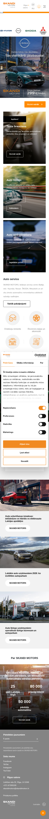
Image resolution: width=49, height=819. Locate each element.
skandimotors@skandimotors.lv (16, 788)
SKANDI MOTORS (17, 528)
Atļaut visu (24, 444)
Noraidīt (24, 461)
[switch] (42, 416)
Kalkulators (13, 208)
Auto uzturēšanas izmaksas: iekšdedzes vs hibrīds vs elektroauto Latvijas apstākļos (23, 518)
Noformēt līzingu (16, 199)
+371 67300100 (9, 785)
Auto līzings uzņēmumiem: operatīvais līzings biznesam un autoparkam (20, 630)
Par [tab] (41, 363)
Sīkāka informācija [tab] (25, 363)
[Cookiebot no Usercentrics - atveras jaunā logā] (35, 355)
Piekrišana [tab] (8, 363)
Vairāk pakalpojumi (16, 304)
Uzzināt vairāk (15, 154)
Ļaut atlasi (24, 452)
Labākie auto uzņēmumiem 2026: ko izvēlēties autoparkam (23, 574)
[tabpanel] (24, 72)
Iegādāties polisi (16, 262)
